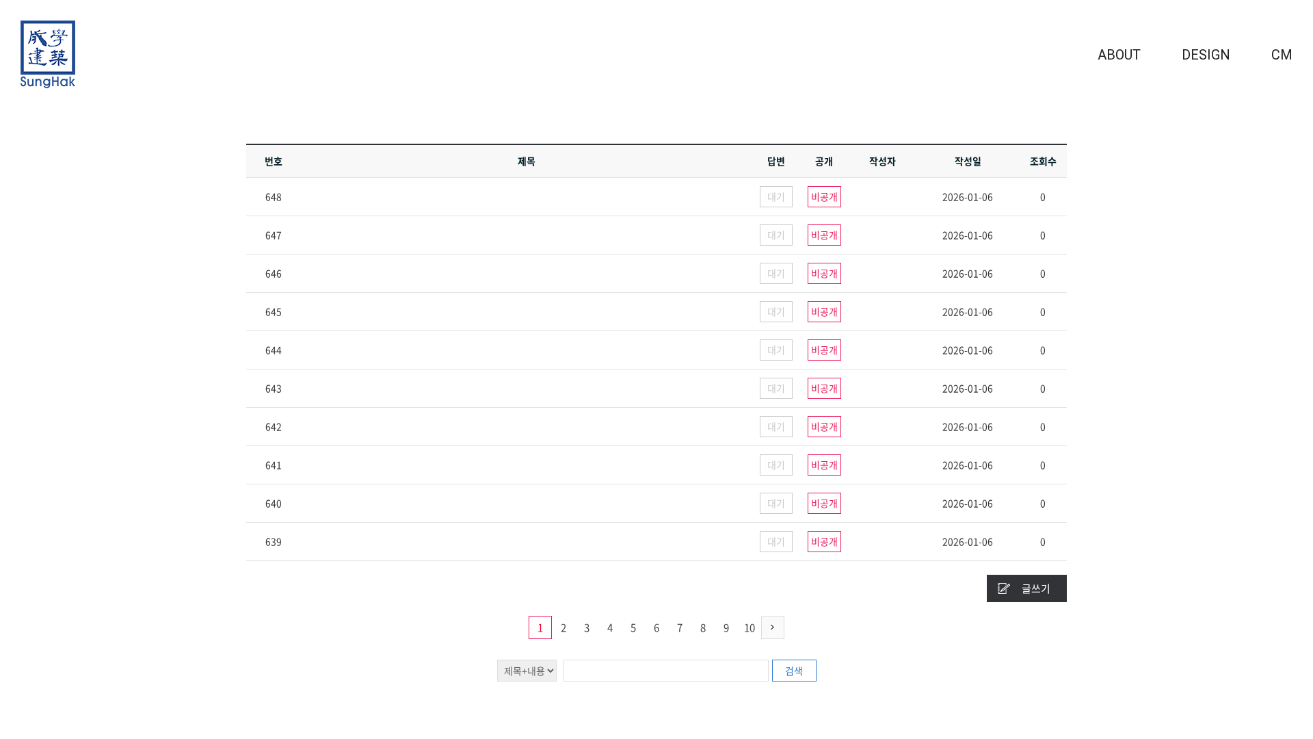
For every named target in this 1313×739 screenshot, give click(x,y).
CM (1281, 55)
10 (749, 627)
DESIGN (1206, 55)
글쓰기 (1036, 588)
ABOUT (1119, 55)
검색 (794, 670)
